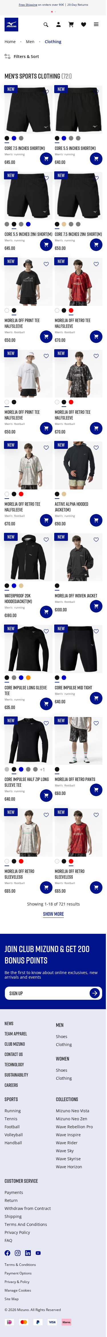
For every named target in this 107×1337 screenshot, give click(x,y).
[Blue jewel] (15, 139)
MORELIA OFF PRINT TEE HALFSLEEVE (22, 323)
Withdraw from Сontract (28, 1208)
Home (10, 41)
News (9, 1023)
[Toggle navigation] (96, 24)
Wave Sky (65, 1150)
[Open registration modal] (58, 24)
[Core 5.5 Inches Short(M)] (79, 110)
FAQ (8, 1240)
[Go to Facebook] (7, 1253)
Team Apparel (16, 1034)
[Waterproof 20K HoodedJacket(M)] (29, 557)
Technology (14, 1064)
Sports (11, 1099)
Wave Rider (67, 1142)
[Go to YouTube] (38, 1253)
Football (12, 1126)
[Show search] (46, 24)
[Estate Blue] (65, 139)
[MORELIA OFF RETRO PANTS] (79, 741)
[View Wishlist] (83, 24)
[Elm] (65, 225)
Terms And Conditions (26, 1224)
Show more (53, 914)
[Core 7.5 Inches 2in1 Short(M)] (79, 196)
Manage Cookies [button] (18, 1290)
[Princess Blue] (22, 770)
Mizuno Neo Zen (71, 1118)
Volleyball (14, 1134)
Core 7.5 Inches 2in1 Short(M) (78, 234)
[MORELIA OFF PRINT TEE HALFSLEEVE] (29, 282)
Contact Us (14, 1054)
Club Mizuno (15, 1044)
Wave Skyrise (68, 1158)
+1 (42, 770)
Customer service (21, 1181)
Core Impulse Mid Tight (73, 687)
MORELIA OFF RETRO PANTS (75, 779)
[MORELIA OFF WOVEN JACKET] (79, 557)
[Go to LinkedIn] (28, 1253)
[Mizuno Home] (11, 24)
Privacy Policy (17, 1232)
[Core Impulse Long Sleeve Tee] (29, 649)
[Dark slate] (79, 139)
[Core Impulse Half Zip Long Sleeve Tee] (29, 741)
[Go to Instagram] (18, 1253)
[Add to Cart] (46, 158)
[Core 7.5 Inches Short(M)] (29, 110)
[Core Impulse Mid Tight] (79, 649)
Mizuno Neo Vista (72, 1110)
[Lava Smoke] (8, 225)
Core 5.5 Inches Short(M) (75, 148)
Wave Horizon (69, 1166)
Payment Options (18, 1273)
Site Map (12, 1299)
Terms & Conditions (20, 1265)
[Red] (72, 311)
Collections (67, 1099)
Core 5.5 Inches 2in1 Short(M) (28, 234)
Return (11, 1200)
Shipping (13, 1216)
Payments (14, 1192)
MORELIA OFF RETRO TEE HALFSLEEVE (72, 323)
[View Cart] (71, 24)
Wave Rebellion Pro (74, 1126)
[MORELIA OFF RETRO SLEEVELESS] (29, 833)
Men (30, 41)
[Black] (8, 139)
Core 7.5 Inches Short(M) (25, 148)
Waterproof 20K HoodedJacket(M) (18, 598)
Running (13, 1110)
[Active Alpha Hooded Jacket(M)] (79, 465)
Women (62, 1058)
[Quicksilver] (8, 770)
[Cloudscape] (72, 139)
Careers (11, 1085)
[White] (8, 311)
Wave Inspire (68, 1134)
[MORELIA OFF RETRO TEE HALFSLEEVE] (79, 282)
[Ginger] (29, 678)
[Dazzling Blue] (15, 587)
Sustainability (16, 1075)
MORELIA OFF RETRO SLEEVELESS (19, 874)
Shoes (61, 1036)
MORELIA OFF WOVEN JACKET (76, 596)
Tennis (11, 1118)
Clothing (53, 41)
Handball (13, 1142)
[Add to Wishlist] (46, 92)
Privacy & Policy (17, 1282)
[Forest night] (22, 139)
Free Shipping (28, 5)
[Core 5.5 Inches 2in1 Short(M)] (29, 196)
